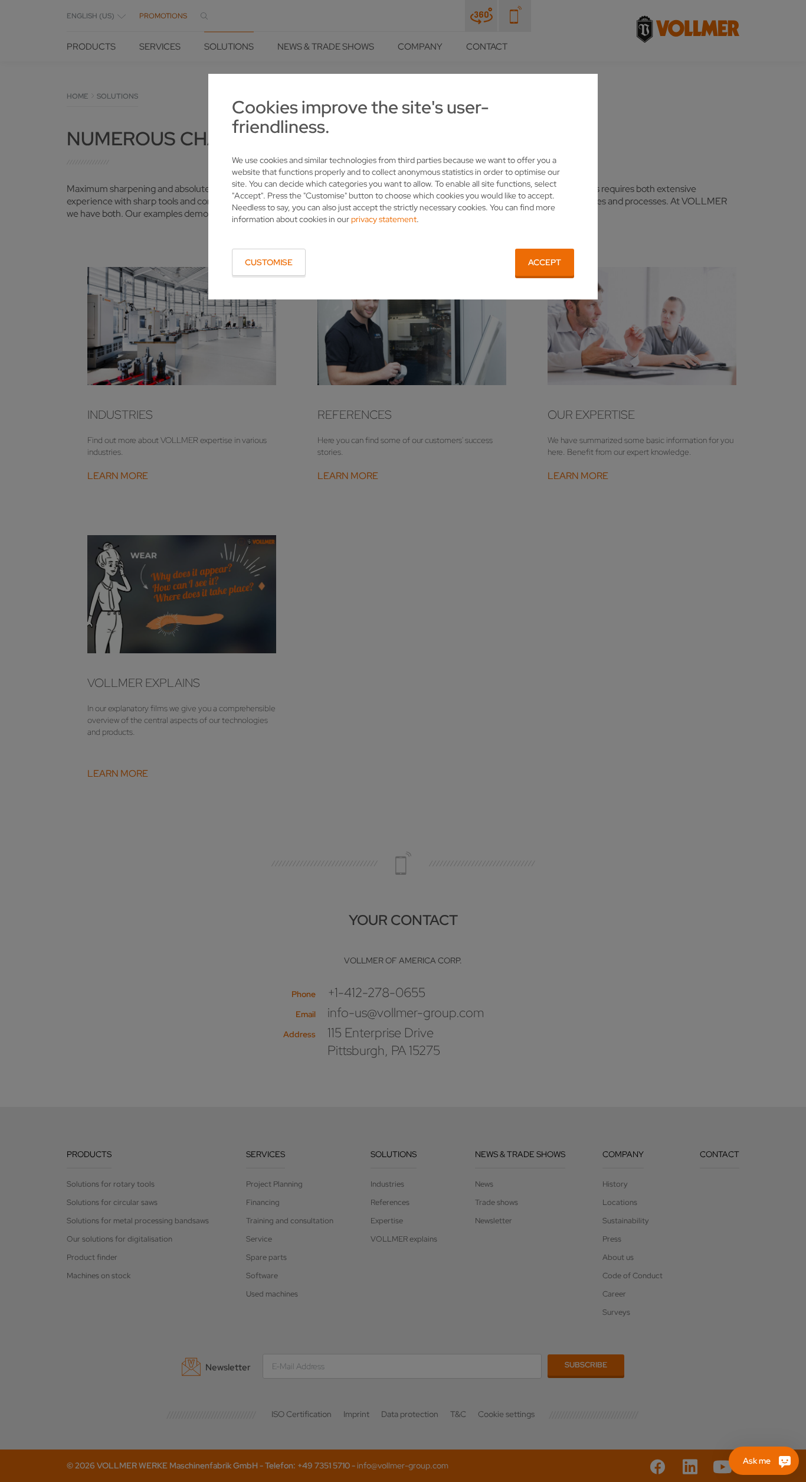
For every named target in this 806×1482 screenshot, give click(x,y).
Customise (269, 262)
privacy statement (384, 219)
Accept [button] (544, 262)
